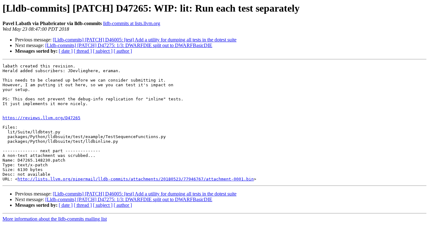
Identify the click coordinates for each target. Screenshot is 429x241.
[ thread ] (83, 51)
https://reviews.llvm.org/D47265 (41, 117)
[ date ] (66, 51)
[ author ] (123, 51)
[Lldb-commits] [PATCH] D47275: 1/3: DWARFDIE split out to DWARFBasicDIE (128, 45)
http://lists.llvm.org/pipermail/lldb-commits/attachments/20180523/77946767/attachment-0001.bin (136, 179)
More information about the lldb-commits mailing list (55, 219)
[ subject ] (102, 51)
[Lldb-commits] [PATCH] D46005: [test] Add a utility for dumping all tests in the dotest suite (144, 39)
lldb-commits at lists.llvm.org (131, 23)
